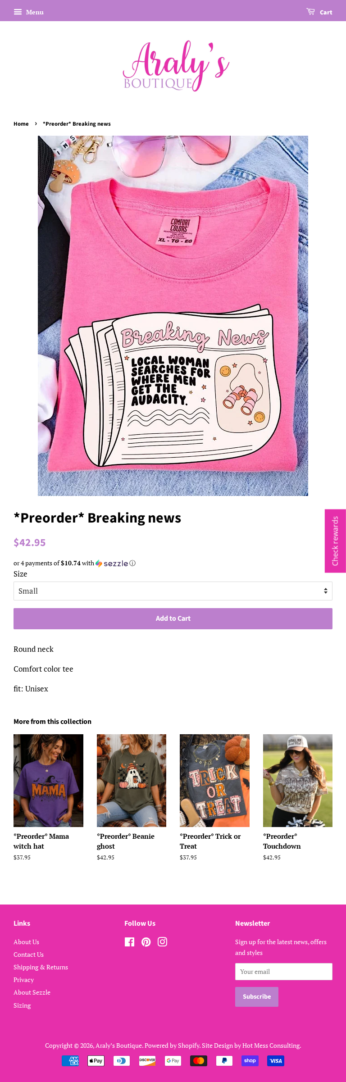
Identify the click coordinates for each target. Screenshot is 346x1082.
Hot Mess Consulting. (271, 1045)
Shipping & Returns (41, 967)
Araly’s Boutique (119, 1045)
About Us (26, 941)
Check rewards (335, 541)
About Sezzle (32, 992)
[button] (173, 563)
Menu (34, 12)
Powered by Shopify (172, 1045)
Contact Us (29, 954)
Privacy (24, 979)
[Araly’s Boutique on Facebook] (129, 943)
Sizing (22, 1005)
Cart (325, 12)
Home (21, 124)
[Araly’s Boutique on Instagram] (162, 943)
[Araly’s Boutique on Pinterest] (146, 943)
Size (20, 573)
